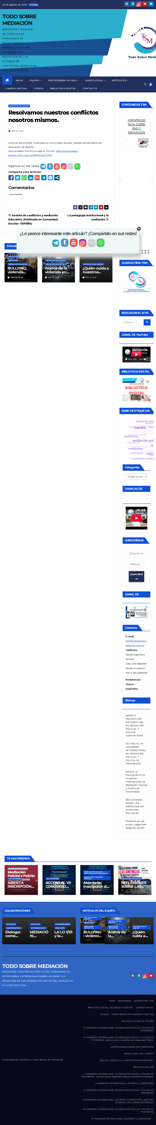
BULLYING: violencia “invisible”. (17, 272)
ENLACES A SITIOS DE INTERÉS (138, 1021)
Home (112, 1001)
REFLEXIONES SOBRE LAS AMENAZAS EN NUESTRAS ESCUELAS (135, 806)
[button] (145, 84)
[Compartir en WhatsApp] (24, 177)
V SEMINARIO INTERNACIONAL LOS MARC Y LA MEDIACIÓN (124, 1083)
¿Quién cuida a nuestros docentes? (96, 272)
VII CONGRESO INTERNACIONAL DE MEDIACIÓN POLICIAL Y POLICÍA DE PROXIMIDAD (118, 1110)
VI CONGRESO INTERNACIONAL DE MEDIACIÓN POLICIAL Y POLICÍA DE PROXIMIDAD (118, 1091)
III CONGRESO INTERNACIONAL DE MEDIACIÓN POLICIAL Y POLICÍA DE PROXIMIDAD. (118, 1029)
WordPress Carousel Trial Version (142, 151)
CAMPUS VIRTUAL (145, 1007)
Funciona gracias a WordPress (17, 1060)
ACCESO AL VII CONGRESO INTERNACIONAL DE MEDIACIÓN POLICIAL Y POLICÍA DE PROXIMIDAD (136, 753)
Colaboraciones (13, 928)
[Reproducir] (126, 359)
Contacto (90, 88)
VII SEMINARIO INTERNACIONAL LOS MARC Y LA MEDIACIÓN (121, 1119)
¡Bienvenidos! (124, 1001)
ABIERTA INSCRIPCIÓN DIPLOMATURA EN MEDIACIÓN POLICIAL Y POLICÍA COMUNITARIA (135, 725)
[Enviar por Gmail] (37, 177)
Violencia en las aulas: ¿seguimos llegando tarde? (136, 824)
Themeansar (57, 1060)
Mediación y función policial (93, 877)
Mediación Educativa (18, 264)
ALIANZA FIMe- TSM (144, 1001)
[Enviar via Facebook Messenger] (50, 177)
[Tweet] (17, 177)
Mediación (13, 260)
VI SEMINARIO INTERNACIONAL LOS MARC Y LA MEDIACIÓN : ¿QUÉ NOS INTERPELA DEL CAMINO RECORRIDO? (118, 1101)
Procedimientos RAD (62, 80)
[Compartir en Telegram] (43, 177)
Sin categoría (15, 878)
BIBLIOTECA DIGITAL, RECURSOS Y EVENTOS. (110, 1007)
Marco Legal (94, 80)
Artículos (119, 80)
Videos (38, 88)
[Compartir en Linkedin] (30, 177)
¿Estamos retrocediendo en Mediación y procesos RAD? (136, 130)
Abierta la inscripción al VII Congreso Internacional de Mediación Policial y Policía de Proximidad (136, 781)
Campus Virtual (16, 88)
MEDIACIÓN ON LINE (143, 1067)
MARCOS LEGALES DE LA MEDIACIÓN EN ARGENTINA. (127, 1060)
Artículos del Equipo (19, 106)
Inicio (19, 80)
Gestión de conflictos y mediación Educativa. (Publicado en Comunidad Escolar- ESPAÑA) (33, 219)
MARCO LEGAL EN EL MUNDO (139, 1053)
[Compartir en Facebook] (11, 177)
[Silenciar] (145, 359)
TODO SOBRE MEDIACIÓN (34, 966)
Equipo (35, 80)
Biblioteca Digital (63, 88)
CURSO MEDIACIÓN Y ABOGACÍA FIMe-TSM (133, 1014)
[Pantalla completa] (148, 359)
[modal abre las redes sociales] (57, 177)
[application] (136, 354)
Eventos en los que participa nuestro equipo (96, 872)
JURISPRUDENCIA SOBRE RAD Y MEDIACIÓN (132, 1047)
